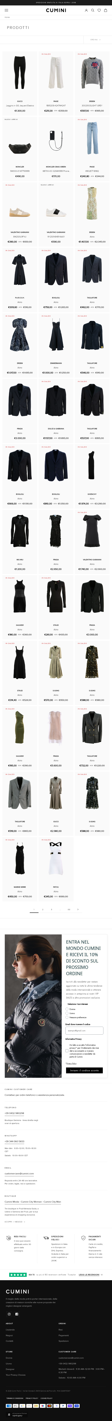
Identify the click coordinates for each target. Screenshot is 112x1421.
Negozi (9, 1335)
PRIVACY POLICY (32, 1398)
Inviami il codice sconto (84, 1070)
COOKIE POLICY (46, 1398)
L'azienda (10, 1329)
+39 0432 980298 (14, 1113)
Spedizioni (64, 1341)
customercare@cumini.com (19, 1173)
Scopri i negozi (14, 1222)
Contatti (9, 1341)
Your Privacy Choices (16, 1375)
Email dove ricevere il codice (77, 1024)
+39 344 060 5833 (14, 1141)
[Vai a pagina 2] (78, 909)
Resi (61, 1329)
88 (69, 909)
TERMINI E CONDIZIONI (14, 1398)
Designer (10, 1369)
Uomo (9, 1363)
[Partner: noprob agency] (56, 1414)
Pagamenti (64, 1335)
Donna (9, 1358)
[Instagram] (9, 1314)
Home (7, 17)
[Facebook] (17, 1314)
